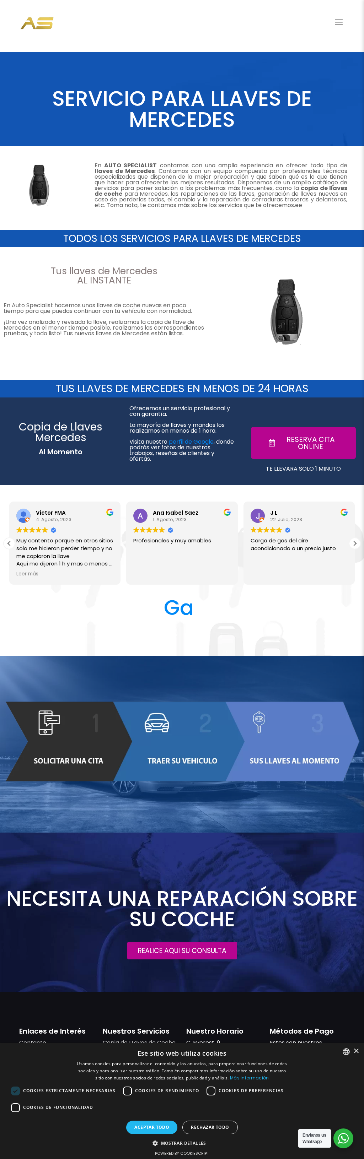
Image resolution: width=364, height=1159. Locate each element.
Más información (249, 1078)
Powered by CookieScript (182, 1153)
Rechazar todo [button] (210, 1127)
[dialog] (182, 1101)
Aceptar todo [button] (151, 1127)
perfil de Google (191, 442)
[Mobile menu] (339, 22)
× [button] (356, 1051)
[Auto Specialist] (37, 23)
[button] (354, 543)
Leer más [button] (27, 574)
